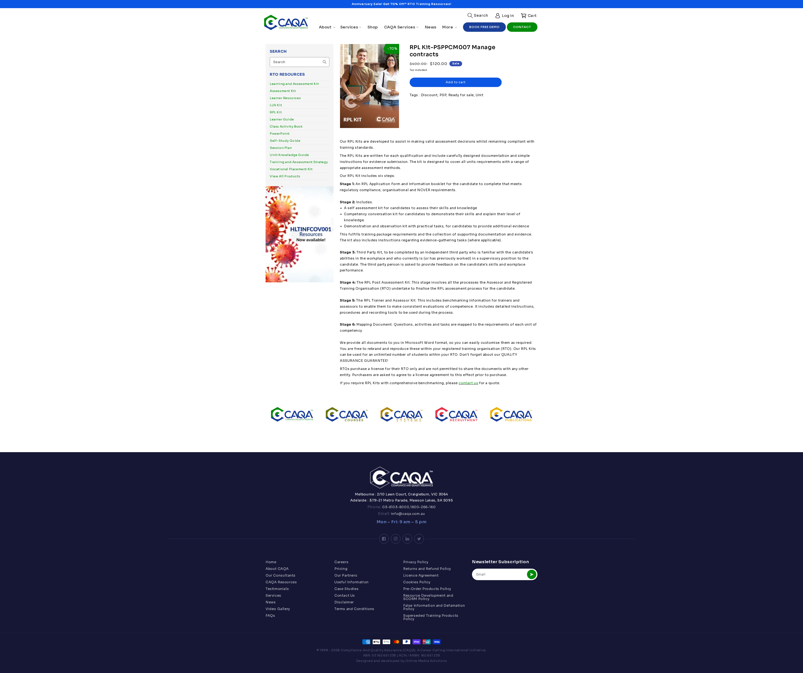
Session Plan (281, 148)
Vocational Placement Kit (291, 169)
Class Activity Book (286, 126)
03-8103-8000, (395, 507)
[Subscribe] (531, 574)
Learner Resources (285, 98)
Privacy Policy (415, 562)
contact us (468, 383)
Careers (341, 562)
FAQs (270, 615)
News (271, 602)
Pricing (340, 569)
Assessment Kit (283, 91)
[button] (477, 15)
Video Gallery (278, 609)
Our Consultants (280, 575)
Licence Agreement (421, 575)
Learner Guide (282, 119)
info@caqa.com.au (407, 514)
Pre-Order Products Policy (427, 589)
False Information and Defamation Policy (434, 607)
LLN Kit (276, 105)
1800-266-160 (423, 507)
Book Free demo (484, 27)
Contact (522, 27)
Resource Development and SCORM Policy (428, 597)
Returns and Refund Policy (427, 569)
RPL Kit (276, 112)
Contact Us (344, 595)
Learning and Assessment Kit (294, 84)
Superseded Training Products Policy (430, 617)
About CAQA (277, 569)
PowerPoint (280, 134)
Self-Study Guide (285, 141)
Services (273, 595)
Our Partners (345, 575)
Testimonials (277, 589)
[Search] (324, 62)
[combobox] (299, 62)
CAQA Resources (281, 582)
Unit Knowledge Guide (289, 155)
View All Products (285, 176)
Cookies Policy (416, 582)
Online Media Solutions (426, 661)
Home (271, 562)
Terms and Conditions (354, 609)
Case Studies (346, 589)
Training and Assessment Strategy (299, 162)
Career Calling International (444, 650)
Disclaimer (344, 602)
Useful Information (351, 582)
